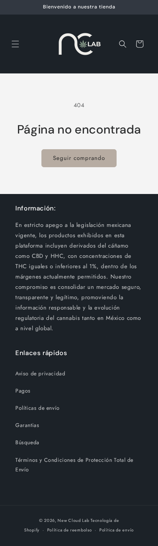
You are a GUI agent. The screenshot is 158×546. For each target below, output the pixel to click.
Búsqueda (27, 442)
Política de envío (116, 530)
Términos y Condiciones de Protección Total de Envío (74, 464)
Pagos (23, 390)
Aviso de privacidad (40, 373)
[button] (15, 44)
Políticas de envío (37, 408)
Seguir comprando (79, 158)
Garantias (27, 425)
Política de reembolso (69, 530)
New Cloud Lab (73, 520)
